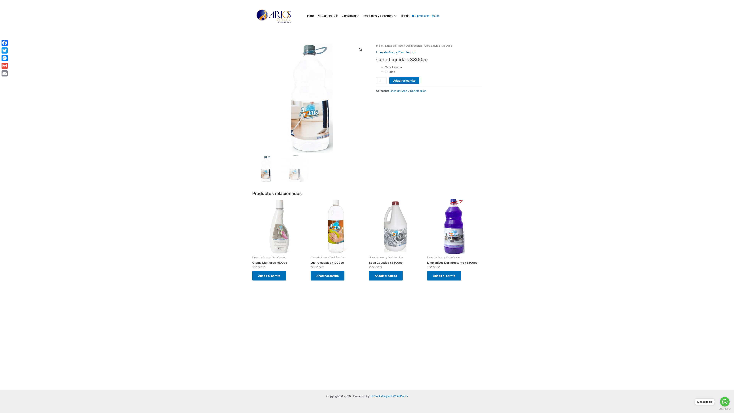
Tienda (404, 16)
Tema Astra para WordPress (389, 396)
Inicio (310, 16)
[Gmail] (4, 66)
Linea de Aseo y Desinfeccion (403, 45)
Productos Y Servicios (377, 16)
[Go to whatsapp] (725, 401)
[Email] (4, 73)
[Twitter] (4, 50)
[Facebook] (4, 43)
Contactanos (350, 16)
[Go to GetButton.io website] (725, 409)
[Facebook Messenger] (4, 58)
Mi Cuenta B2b (328, 16)
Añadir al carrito (404, 80)
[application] (394, 16)
